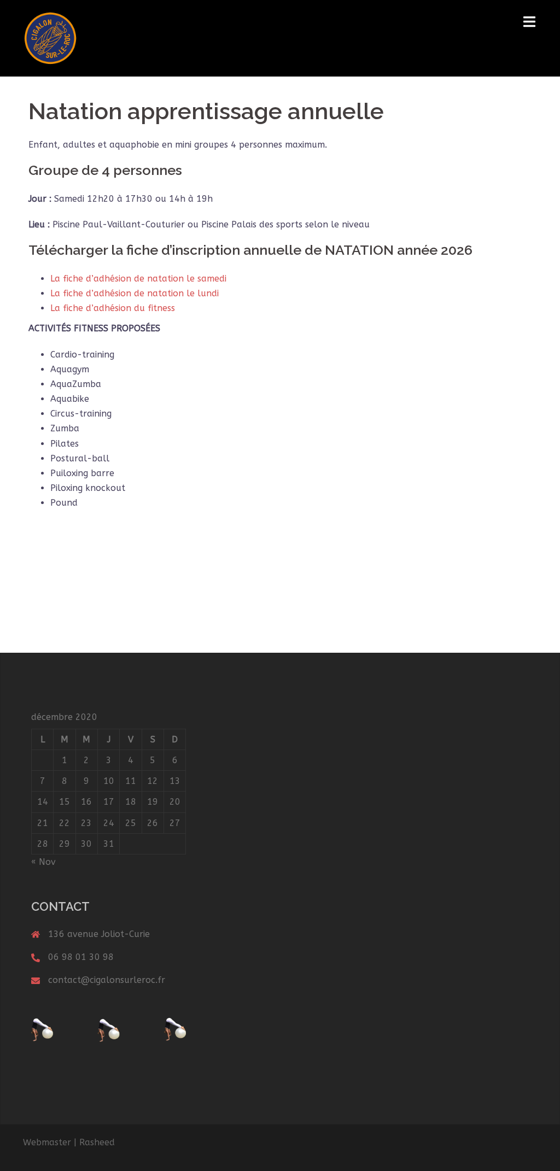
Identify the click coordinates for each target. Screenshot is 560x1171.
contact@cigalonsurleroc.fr (106, 980)
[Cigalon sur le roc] (50, 37)
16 (86, 802)
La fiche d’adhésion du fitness (112, 308)
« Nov (43, 862)
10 (108, 781)
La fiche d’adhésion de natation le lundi (134, 293)
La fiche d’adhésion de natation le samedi (138, 278)
